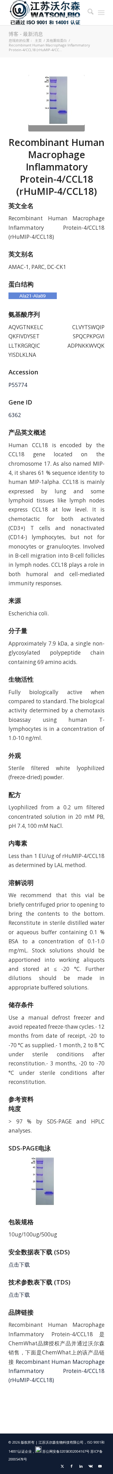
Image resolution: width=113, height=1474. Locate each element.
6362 (14, 415)
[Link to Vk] (90, 1466)
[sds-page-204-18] (56, 103)
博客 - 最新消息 (25, 33)
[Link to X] (62, 1466)
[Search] (87, 12)
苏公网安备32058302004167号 (65, 1451)
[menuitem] (87, 12)
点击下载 (19, 1264)
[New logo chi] (46, 12)
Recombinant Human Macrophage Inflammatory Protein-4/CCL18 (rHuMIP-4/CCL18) (56, 1371)
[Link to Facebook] (71, 1466)
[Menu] (101, 12)
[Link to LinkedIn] (81, 1466)
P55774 (17, 385)
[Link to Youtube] (100, 1466)
